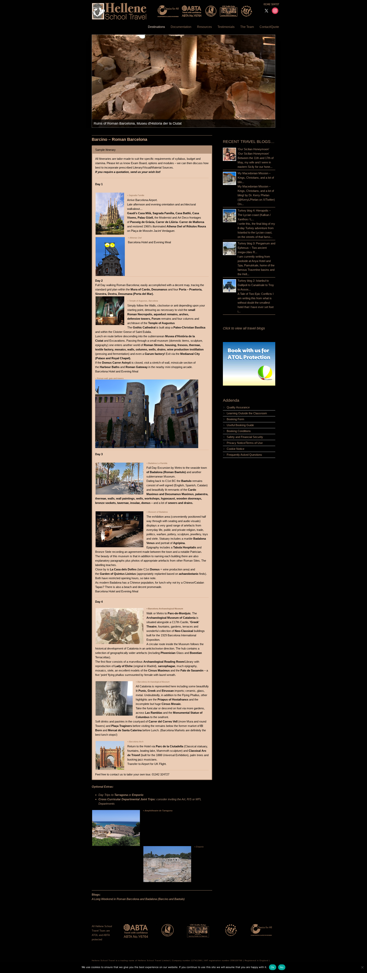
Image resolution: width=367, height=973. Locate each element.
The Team (247, 26)
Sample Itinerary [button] (105, 149)
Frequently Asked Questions (244, 454)
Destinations (156, 26)
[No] (362, 967)
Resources (204, 26)
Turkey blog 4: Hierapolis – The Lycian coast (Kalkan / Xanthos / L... (254, 215)
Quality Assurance (238, 407)
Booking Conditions (239, 431)
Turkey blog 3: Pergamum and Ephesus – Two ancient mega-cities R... (256, 248)
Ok (272, 967)
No (282, 967)
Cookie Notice (235, 448)
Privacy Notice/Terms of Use (245, 442)
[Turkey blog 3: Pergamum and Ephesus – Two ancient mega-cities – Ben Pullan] (229, 248)
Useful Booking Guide (240, 425)
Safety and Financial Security (245, 437)
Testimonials (226, 26)
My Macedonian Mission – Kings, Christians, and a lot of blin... (256, 178)
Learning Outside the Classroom (247, 413)
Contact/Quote (269, 26)
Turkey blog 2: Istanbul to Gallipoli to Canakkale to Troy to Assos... (256, 285)
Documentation (181, 26)
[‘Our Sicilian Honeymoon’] (229, 154)
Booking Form (235, 419)
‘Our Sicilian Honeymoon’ (253, 149)
